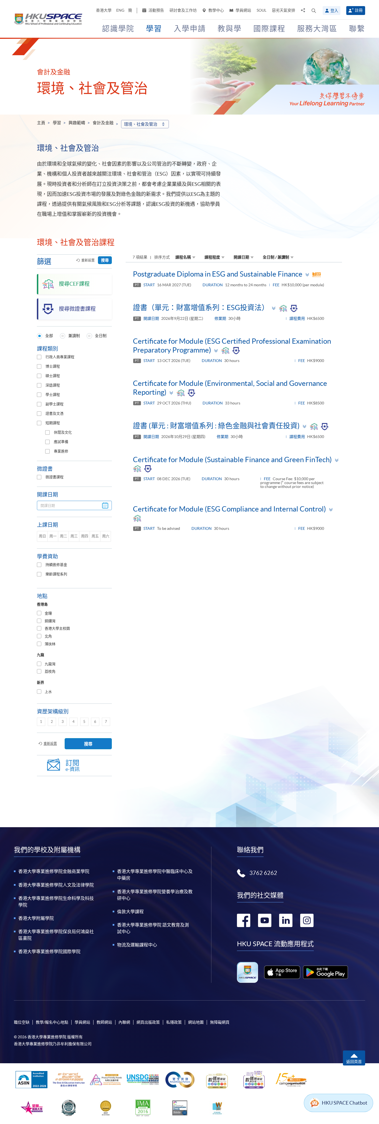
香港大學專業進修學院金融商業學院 (53, 871)
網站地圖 (196, 1022)
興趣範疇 (77, 122)
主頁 (41, 122)
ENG (120, 10)
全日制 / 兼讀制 (276, 257)
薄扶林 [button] (50, 644)
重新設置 (88, 260)
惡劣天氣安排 (283, 10)
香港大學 (104, 10)
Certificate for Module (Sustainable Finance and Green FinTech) (232, 459)
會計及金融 (103, 122)
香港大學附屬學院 (36, 918)
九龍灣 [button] (50, 664)
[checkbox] (39, 357)
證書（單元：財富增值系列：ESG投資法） (201, 307)
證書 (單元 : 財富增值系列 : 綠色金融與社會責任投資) (216, 426)
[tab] (74, 613)
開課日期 (241, 257)
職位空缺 (21, 1022)
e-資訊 (72, 765)
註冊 (359, 10)
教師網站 (104, 1022)
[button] (314, 10)
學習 (57, 122)
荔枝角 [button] (50, 671)
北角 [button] (48, 636)
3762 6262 (263, 873)
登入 (334, 10)
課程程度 (212, 257)
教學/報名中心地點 (52, 1022)
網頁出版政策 (148, 1022)
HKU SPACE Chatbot (344, 1103)
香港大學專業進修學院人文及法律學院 (56, 884)
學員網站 (243, 10)
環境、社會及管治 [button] (140, 124)
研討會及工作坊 (183, 10)
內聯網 (124, 1022)
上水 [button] (48, 692)
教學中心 (216, 10)
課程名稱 (183, 257)
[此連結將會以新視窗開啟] (282, 972)
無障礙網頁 (219, 1022)
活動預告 (156, 10)
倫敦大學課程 (130, 911)
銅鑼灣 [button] (50, 621)
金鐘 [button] (48, 613)
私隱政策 (174, 1022)
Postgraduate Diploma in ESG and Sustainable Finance (217, 274)
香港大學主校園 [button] (57, 628)
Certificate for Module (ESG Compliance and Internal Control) (229, 509)
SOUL (261, 10)
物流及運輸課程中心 (137, 944)
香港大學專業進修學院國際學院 (49, 951)
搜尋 (105, 260)
